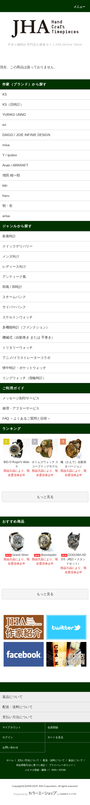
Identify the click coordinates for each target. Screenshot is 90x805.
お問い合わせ (10, 747)
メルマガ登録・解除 (35, 770)
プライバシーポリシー (61, 765)
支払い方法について (28, 760)
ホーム (10, 760)
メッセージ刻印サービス (20, 398)
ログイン (7, 737)
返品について (75, 760)
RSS (54, 770)
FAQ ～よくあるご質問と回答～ (26, 418)
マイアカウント (11, 727)
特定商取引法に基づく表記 (30, 765)
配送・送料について (54, 760)
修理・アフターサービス (20, 408)
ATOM (62, 770)
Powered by (21, 794)
